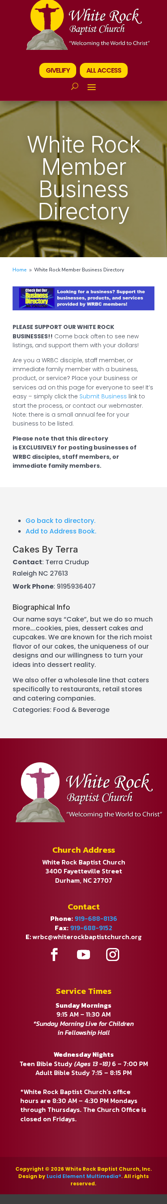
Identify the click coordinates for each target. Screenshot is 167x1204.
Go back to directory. (61, 520)
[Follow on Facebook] (54, 955)
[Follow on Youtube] (83, 955)
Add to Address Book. (61, 531)
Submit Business (103, 396)
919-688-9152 (91, 928)
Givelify (58, 70)
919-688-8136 (96, 918)
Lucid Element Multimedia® (84, 1176)
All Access (103, 70)
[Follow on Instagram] (113, 955)
